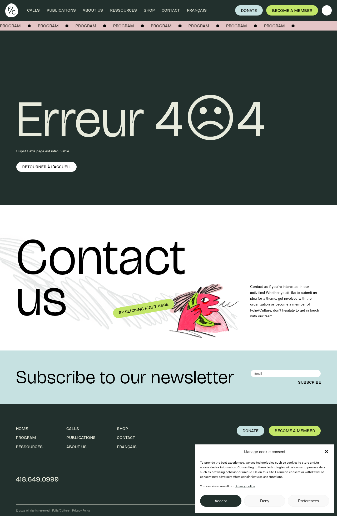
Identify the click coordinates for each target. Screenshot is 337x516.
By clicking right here (143, 308)
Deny (264, 501)
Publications (61, 10)
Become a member (292, 10)
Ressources (123, 10)
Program (26, 437)
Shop (149, 10)
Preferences (308, 501)
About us (93, 10)
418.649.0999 (37, 479)
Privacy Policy (81, 510)
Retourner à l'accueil (46, 166)
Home (22, 428)
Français (197, 10)
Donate (249, 10)
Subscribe (309, 382)
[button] (326, 451)
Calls (33, 10)
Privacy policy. (245, 486)
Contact (171, 10)
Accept (221, 501)
